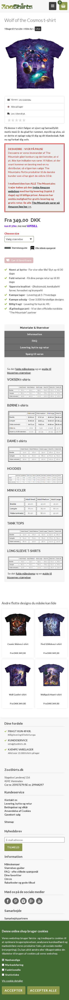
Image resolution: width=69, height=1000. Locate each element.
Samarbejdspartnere (16, 918)
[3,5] (19, 120)
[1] (10, 120)
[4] (21, 120)
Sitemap (9, 821)
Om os (8, 878)
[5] (25, 120)
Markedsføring (14, 964)
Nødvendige (12, 959)
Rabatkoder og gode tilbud (19, 882)
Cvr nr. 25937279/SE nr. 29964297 (24, 784)
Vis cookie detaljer (12, 980)
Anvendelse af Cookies (17, 810)
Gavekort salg (12, 814)
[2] (14, 120)
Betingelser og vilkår (16, 807)
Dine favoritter (12, 875)
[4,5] (23, 120)
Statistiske (12, 974)
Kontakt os (10, 799)
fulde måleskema (24, 368)
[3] (17, 120)
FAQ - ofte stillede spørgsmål (21, 871)
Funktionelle (13, 969)
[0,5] (8, 120)
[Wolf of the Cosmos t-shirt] (34, 63)
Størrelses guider (14, 867)
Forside (18, 28)
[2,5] (16, 120)
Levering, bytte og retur (18, 803)
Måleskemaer (12, 864)
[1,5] (12, 120)
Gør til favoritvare (21, 260)
